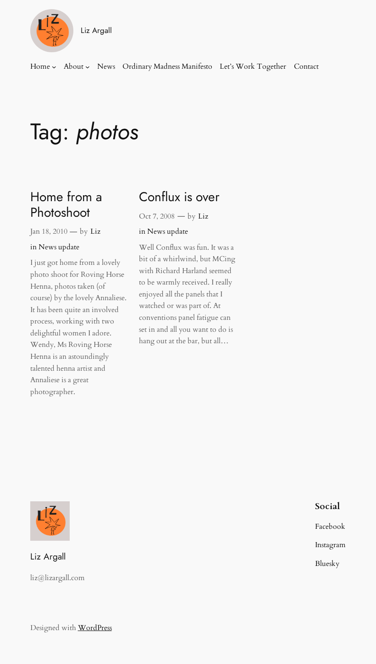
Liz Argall (96, 30)
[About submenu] (87, 67)
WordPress (95, 628)
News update (59, 247)
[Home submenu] (54, 67)
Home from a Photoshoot (66, 204)
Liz (95, 231)
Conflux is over (179, 197)
